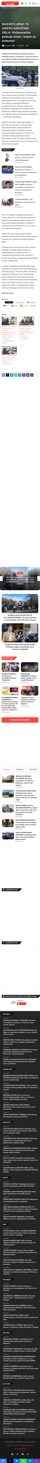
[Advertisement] (20, 473)
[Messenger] (11, 375)
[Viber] (23, 375)
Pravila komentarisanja (26, 1445)
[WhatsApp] (15, 375)
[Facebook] (3, 375)
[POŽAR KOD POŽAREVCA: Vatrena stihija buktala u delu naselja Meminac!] (29, 667)
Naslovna (6, 8)
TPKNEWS (8, 46)
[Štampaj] (31, 375)
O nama (15, 1445)
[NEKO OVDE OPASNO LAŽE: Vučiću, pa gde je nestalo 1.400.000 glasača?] (7, 157)
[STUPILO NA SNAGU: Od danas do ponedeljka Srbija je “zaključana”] (10, 667)
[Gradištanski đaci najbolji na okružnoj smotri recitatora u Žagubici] (29, 691)
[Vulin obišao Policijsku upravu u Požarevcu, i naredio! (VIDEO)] (9, 350)
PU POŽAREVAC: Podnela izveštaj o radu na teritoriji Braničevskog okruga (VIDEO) (26, 330)
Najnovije (6, 769)
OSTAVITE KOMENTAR (20, 720)
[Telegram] (19, 375)
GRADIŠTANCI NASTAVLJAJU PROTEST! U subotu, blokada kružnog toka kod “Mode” (20, 581)
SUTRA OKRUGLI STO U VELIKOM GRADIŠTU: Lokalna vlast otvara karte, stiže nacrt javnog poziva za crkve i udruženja (26, 810)
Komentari (33, 769)
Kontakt (9, 1445)
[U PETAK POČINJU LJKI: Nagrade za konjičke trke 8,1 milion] (7, 202)
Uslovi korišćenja (20, 1449)
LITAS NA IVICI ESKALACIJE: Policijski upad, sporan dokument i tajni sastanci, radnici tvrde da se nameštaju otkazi (26, 795)
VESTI (13, 8)
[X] (7, 375)
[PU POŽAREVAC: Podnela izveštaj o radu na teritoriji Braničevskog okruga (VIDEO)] (26, 321)
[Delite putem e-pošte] (27, 375)
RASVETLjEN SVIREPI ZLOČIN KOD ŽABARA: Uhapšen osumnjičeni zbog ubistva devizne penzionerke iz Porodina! (26, 187)
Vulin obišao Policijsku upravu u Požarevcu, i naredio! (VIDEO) (9, 358)
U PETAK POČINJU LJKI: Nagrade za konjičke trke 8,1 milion (25, 202)
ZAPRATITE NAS (11, 943)
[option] (20, 578)
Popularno (19, 769)
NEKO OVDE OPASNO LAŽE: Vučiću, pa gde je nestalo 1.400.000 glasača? (25, 157)
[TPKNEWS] (10, 3)
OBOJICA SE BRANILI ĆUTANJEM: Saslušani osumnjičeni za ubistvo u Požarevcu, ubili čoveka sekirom (25, 780)
